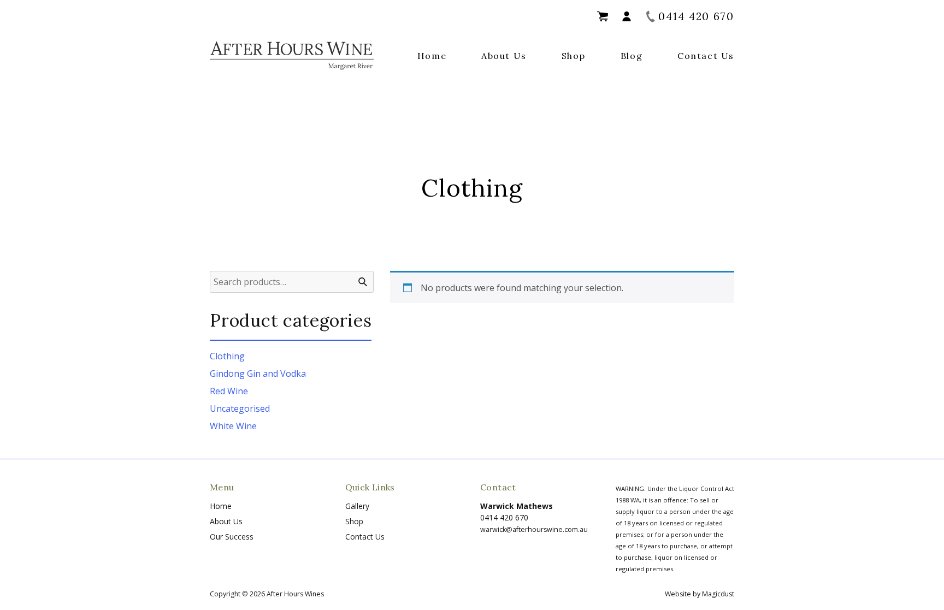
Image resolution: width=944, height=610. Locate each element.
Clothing (227, 356)
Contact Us (705, 55)
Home (431, 55)
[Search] (363, 282)
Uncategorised (240, 408)
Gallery (357, 506)
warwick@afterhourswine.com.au (534, 529)
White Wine (233, 426)
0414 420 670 (504, 517)
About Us (504, 55)
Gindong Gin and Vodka (258, 374)
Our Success (231, 536)
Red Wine (229, 391)
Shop (574, 55)
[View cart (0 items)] (602, 16)
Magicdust (718, 594)
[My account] (626, 16)
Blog (631, 55)
